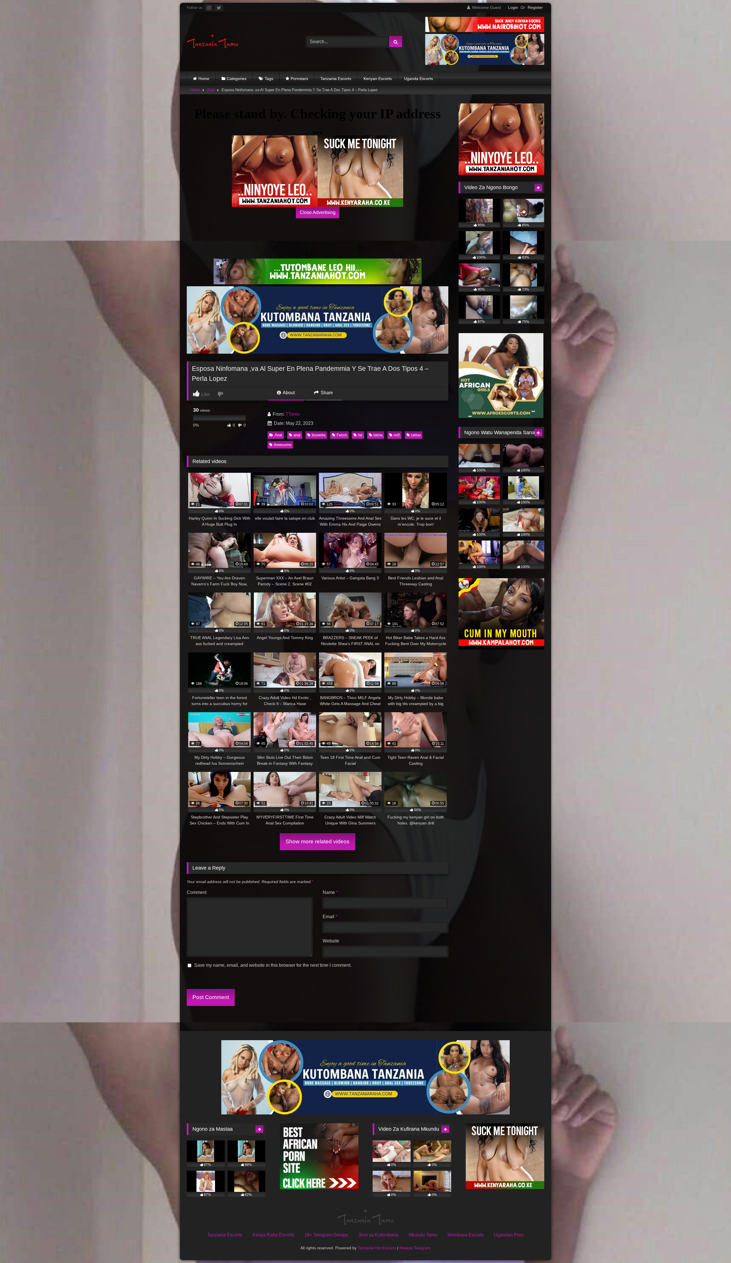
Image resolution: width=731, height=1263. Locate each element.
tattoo (416, 435)
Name (330, 892)
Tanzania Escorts (335, 78)
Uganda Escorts (418, 78)
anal (297, 435)
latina (377, 435)
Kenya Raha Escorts (273, 1234)
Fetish (342, 435)
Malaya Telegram (415, 1248)
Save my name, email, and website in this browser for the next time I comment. (273, 965)
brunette (318, 435)
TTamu (293, 414)
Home (203, 78)
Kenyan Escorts (378, 78)
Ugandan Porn (509, 1234)
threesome (282, 445)
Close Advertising (318, 212)
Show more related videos (318, 841)
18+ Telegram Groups (326, 1234)
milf (397, 435)
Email (330, 916)
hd (360, 435)
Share (326, 392)
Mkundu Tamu (423, 1234)
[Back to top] (713, 1246)
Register (535, 7)
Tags (269, 78)
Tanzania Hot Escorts (377, 1248)
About (288, 392)
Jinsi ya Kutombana (378, 1234)
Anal (210, 90)
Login (513, 7)
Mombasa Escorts (465, 1234)
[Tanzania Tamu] (212, 41)
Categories (236, 78)
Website (331, 940)
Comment (196, 892)
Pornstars (299, 78)
